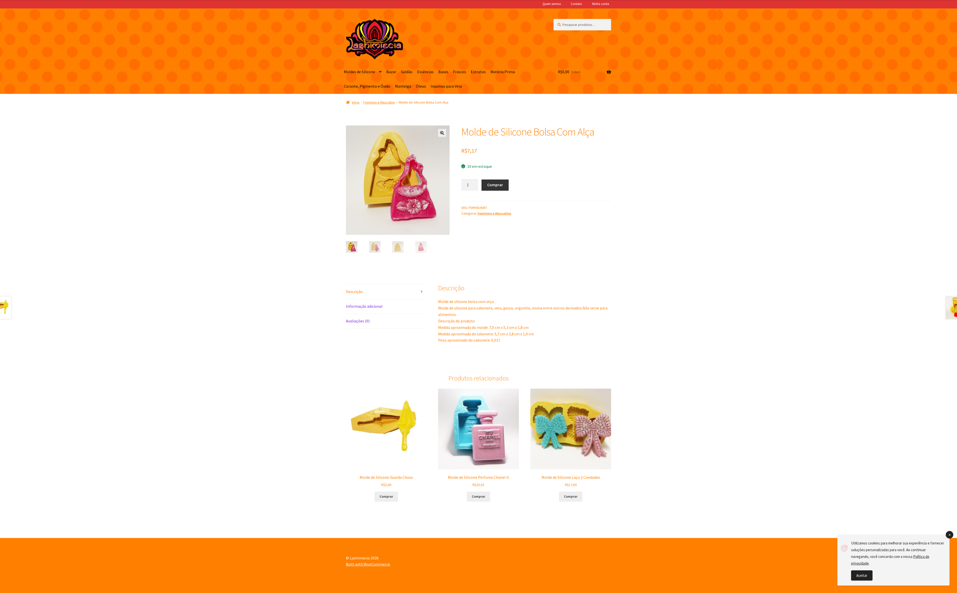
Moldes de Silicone (359, 71)
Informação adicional (364, 306)
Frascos (459, 71)
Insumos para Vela (446, 86)
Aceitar (861, 575)
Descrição (354, 291)
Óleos (421, 86)
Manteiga (403, 86)
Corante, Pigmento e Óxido (367, 86)
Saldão (406, 71)
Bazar (391, 71)
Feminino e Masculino (379, 102)
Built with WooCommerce (368, 564)
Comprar (495, 184)
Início (356, 102)
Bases (443, 71)
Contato (576, 4)
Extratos (478, 71)
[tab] (386, 292)
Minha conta (600, 4)
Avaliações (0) (358, 320)
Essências (425, 71)
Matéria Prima (502, 71)
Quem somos (552, 4)
